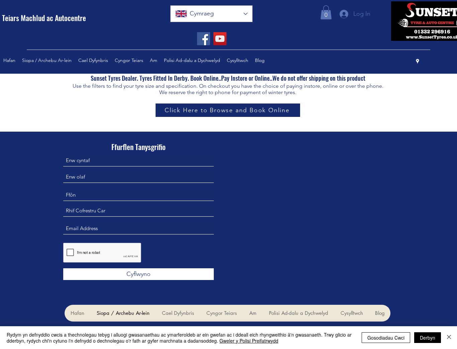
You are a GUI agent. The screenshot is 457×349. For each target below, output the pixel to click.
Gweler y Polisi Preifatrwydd (248, 340)
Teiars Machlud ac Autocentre (44, 17)
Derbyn (427, 337)
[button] (326, 12)
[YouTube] (219, 38)
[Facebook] (203, 38)
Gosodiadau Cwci (385, 337)
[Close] (449, 338)
